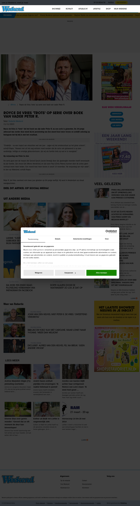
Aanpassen (68, 273)
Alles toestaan (101, 273)
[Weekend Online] (13, 8)
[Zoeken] (136, 9)
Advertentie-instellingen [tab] (82, 239)
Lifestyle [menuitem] (96, 9)
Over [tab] (107, 239)
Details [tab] (57, 239)
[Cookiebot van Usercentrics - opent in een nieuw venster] (107, 231)
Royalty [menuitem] (69, 9)
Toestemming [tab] (33, 239)
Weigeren (38, 273)
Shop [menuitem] (108, 9)
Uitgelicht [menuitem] (83, 9)
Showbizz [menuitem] (56, 9)
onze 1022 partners (36, 250)
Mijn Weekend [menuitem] (120, 9)
